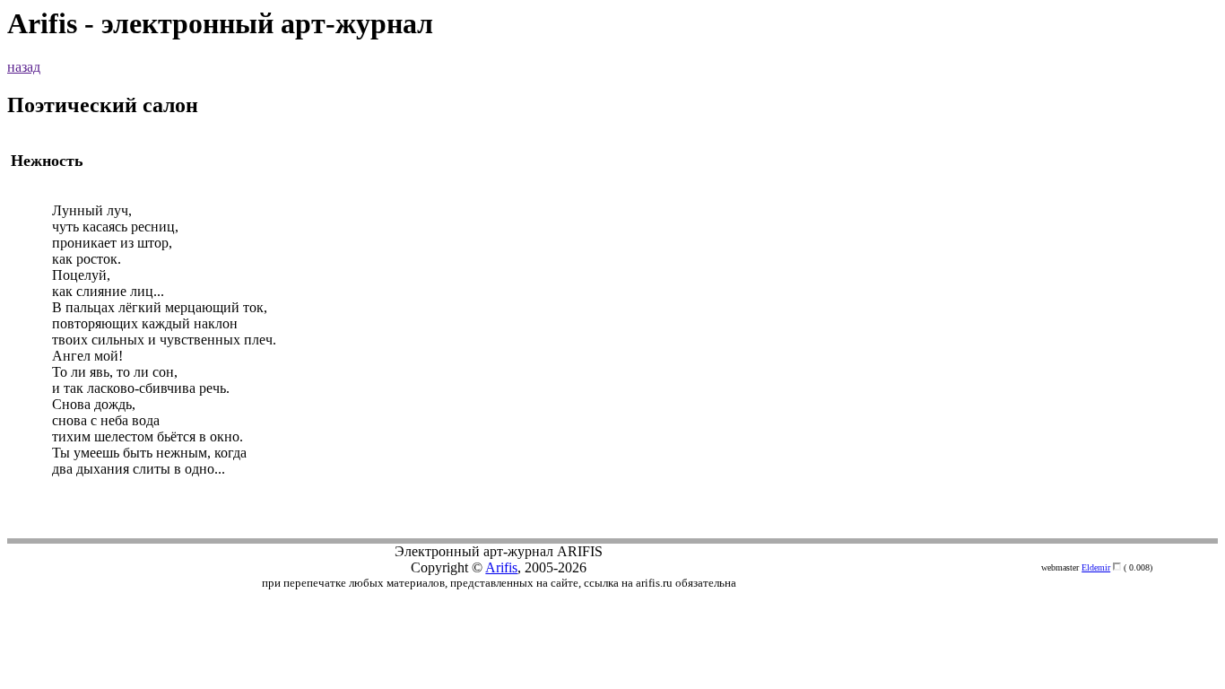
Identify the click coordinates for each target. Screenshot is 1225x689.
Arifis (501, 567)
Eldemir (1096, 567)
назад (23, 66)
